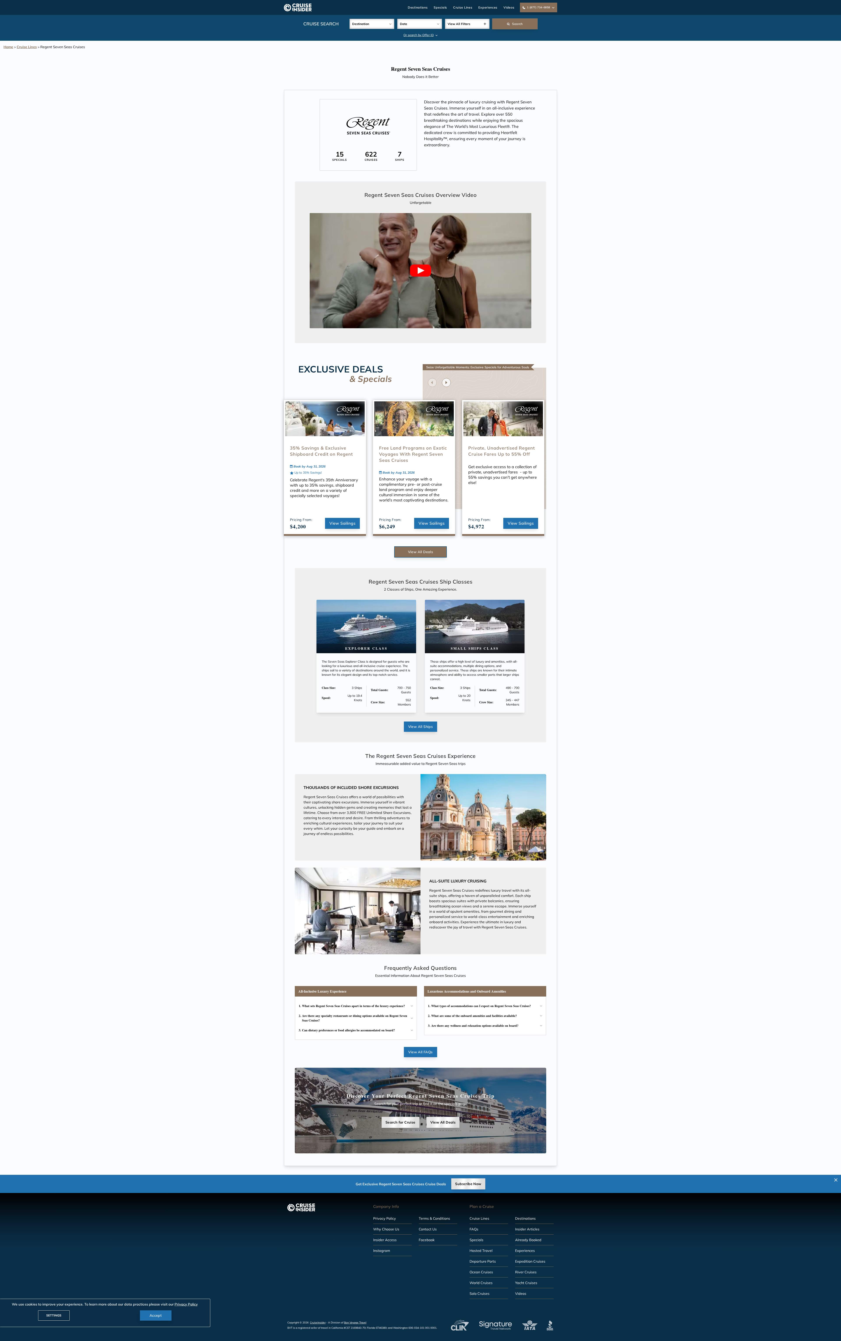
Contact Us (428, 1229)
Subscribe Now (468, 1184)
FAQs (474, 1229)
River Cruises (526, 1272)
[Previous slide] (432, 382)
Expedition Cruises (530, 1261)
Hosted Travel (481, 1250)
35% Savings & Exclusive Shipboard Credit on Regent (321, 451)
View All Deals (420, 552)
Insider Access (385, 1240)
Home (8, 47)
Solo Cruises (479, 1293)
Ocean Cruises (481, 1272)
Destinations (418, 7)
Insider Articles (527, 1229)
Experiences (487, 7)
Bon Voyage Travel (355, 1322)
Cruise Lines (462, 7)
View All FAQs (420, 1052)
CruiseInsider (318, 1322)
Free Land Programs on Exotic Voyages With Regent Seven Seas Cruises (413, 454)
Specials (440, 7)
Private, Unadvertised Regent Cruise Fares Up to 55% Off (501, 451)
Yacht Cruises (526, 1283)
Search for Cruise (400, 1122)
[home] (298, 7)
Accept (156, 1315)
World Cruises (481, 1283)
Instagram (381, 1250)
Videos (509, 7)
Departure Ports (483, 1261)
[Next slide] (446, 382)
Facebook (427, 1240)
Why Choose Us (386, 1229)
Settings (53, 1315)
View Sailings (342, 523)
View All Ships (420, 726)
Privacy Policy (384, 1218)
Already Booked (528, 1240)
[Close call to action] (836, 1180)
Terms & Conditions (434, 1218)
